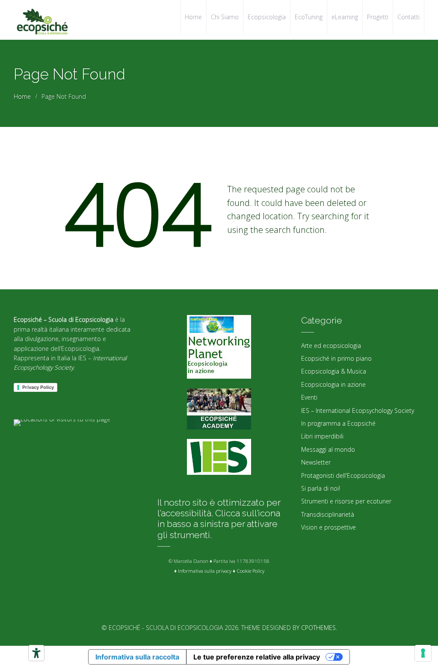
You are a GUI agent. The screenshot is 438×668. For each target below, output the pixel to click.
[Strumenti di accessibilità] (36, 653)
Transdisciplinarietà (327, 514)
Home (22, 96)
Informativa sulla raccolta (137, 657)
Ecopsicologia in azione (333, 384)
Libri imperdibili (322, 436)
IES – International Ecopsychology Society (357, 410)
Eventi (309, 397)
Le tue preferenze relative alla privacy (256, 657)
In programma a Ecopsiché (338, 423)
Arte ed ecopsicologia (331, 345)
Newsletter (316, 462)
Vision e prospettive (328, 527)
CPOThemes (318, 628)
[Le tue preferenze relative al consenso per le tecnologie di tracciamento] (423, 653)
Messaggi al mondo (328, 449)
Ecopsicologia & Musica (333, 371)
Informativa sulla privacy (204, 571)
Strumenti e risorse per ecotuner (346, 501)
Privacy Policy (38, 387)
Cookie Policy (250, 571)
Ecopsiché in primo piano (336, 358)
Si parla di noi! (320, 488)
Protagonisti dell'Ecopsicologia (343, 475)
